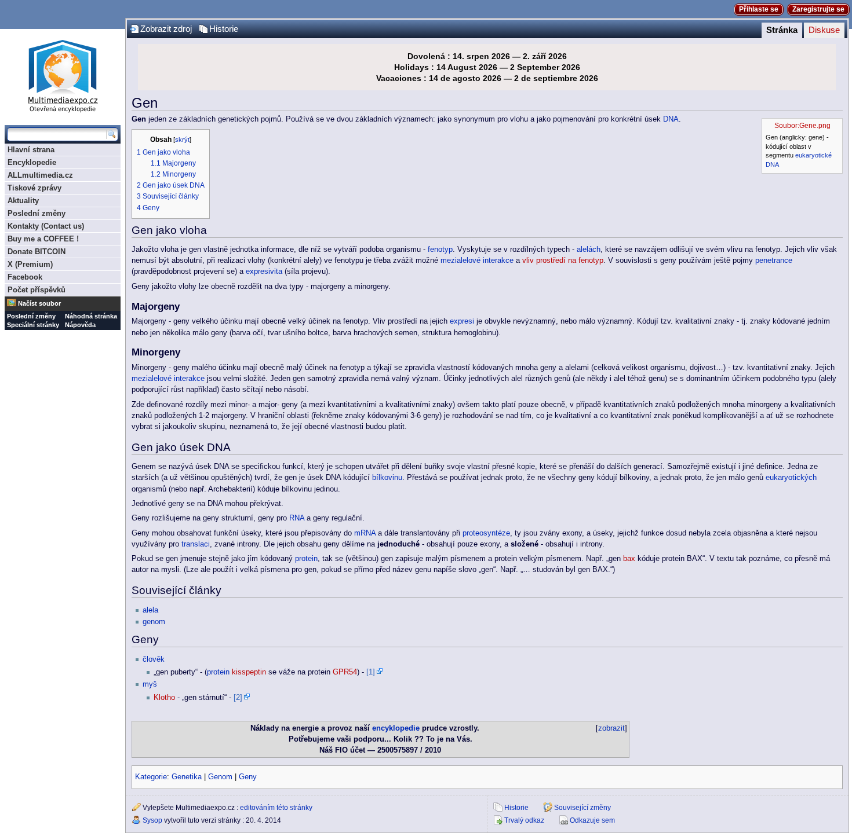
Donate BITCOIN (36, 251)
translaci (195, 544)
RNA (296, 518)
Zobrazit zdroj (166, 29)
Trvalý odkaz (524, 820)
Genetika (187, 777)
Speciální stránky (33, 324)
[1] (370, 672)
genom (154, 622)
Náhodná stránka (91, 316)
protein (306, 559)
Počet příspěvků (36, 289)
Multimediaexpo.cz (62, 74)
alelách (588, 249)
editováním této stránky (276, 808)
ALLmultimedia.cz (40, 175)
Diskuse (824, 30)
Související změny (582, 808)
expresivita (264, 271)
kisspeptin (249, 672)
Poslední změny (36, 213)
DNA (772, 164)
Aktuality (23, 200)
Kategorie (151, 777)
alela (150, 610)
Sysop (152, 820)
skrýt (182, 139)
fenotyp (440, 249)
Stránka (782, 30)
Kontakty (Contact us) (46, 226)
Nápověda (80, 324)
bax (629, 559)
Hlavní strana (31, 149)
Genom (220, 777)
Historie (223, 29)
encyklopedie (396, 728)
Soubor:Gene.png (802, 126)
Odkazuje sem (592, 820)
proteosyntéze (486, 533)
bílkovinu (387, 478)
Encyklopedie (32, 162)
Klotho (164, 698)
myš (150, 684)
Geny (248, 777)
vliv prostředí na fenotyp (562, 260)
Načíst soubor (39, 303)
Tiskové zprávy (34, 188)
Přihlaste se (758, 9)
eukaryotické (813, 155)
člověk (154, 659)
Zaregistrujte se (818, 9)
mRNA (365, 533)
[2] (238, 698)
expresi (462, 321)
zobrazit (611, 728)
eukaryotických (791, 478)
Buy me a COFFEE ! (43, 238)
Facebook (25, 277)
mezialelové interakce (477, 260)
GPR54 (345, 672)
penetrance (773, 260)
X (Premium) (30, 264)
